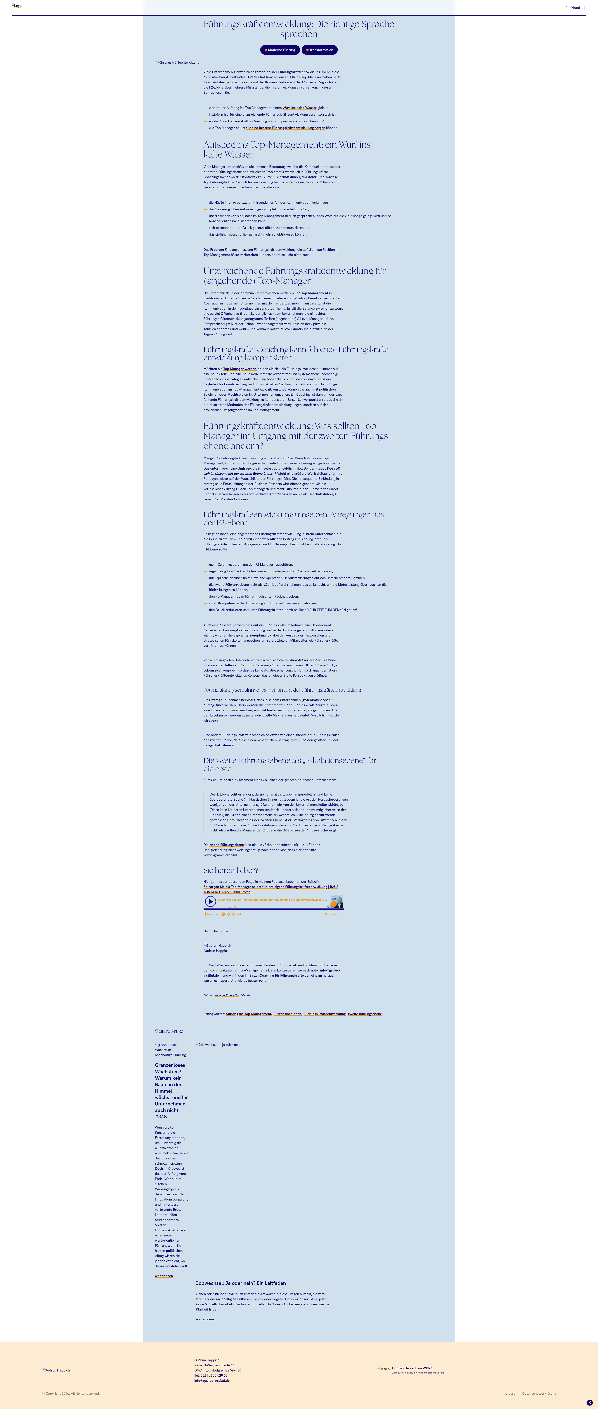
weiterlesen (164, 1276)
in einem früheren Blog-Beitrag (283, 298)
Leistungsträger (296, 660)
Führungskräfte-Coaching (247, 121)
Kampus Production (227, 995)
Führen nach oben (287, 1014)
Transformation (321, 50)
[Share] (590, 1403)
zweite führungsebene (365, 1014)
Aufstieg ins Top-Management (248, 1014)
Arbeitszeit (241, 202)
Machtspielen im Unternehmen (251, 394)
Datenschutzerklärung (539, 1393)
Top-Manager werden (239, 369)
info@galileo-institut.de (212, 1380)
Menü (575, 7)
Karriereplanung (256, 635)
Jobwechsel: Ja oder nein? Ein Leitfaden (241, 1283)
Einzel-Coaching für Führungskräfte (276, 975)
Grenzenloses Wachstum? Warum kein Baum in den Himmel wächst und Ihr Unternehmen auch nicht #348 (171, 1091)
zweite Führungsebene (226, 845)
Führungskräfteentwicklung (325, 1014)
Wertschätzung (318, 473)
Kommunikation (277, 82)
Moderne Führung (281, 50)
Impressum (510, 1393)
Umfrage (244, 468)
